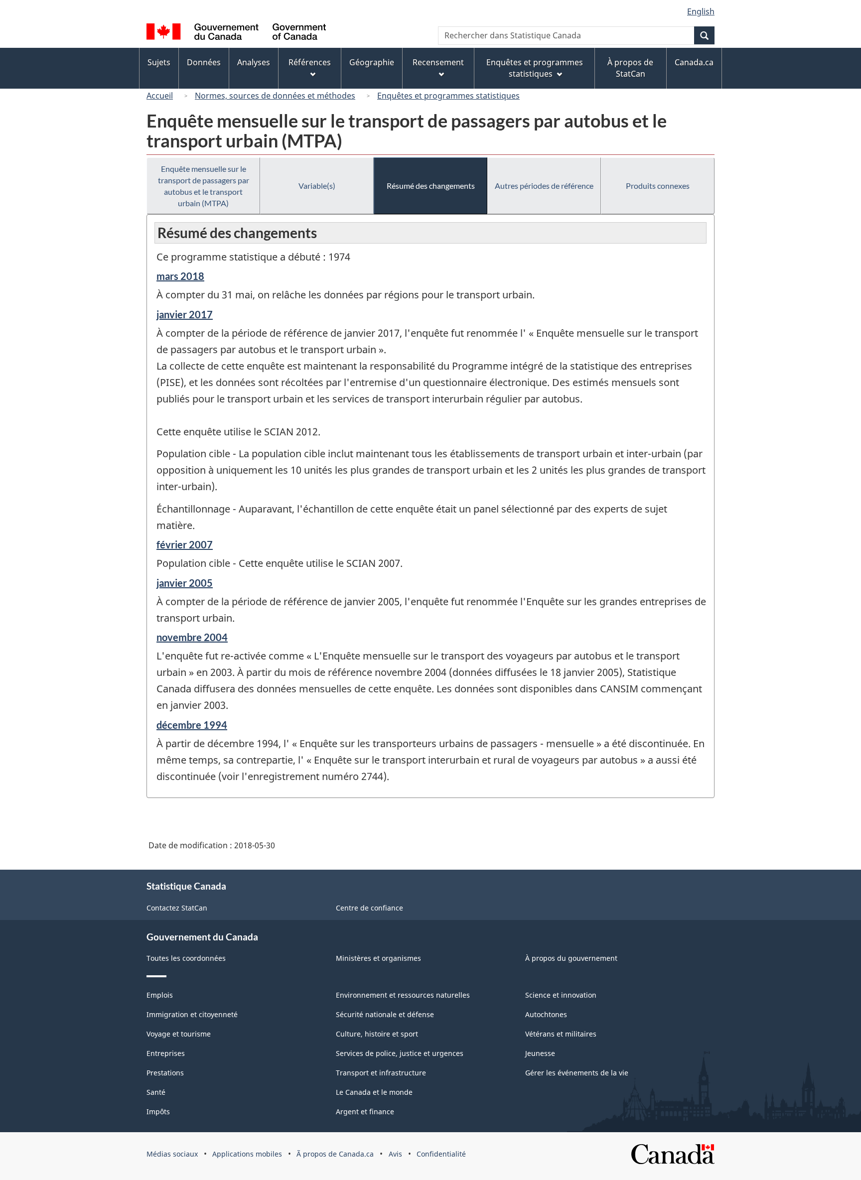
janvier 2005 (184, 583)
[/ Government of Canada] (236, 33)
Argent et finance (365, 1111)
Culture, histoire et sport (377, 1034)
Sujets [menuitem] (158, 62)
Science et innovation (560, 995)
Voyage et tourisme (178, 1034)
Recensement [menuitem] (438, 62)
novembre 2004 (192, 637)
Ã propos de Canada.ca (335, 1154)
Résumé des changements (431, 185)
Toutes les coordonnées (186, 958)
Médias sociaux (172, 1154)
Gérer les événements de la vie (576, 1072)
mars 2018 (180, 276)
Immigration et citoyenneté (192, 1014)
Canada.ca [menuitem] (694, 62)
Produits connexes (658, 185)
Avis (395, 1154)
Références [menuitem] (309, 62)
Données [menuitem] (204, 62)
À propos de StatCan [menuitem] (630, 68)
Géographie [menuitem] (371, 62)
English (701, 11)
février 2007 (184, 544)
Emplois (159, 995)
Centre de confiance (369, 908)
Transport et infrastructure (381, 1072)
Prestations (165, 1072)
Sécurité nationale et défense (385, 1014)
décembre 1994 (191, 725)
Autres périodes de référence (544, 185)
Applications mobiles (247, 1154)
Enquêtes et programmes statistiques (448, 95)
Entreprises (165, 1053)
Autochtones (546, 1014)
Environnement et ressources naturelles (403, 995)
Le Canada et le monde (374, 1092)
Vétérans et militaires (560, 1034)
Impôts (158, 1111)
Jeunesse (540, 1053)
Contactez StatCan (176, 908)
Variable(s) (316, 185)
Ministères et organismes (378, 958)
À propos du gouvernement (571, 958)
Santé (155, 1092)
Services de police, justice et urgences (399, 1053)
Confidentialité (441, 1154)
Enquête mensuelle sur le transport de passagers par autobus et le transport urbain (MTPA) (203, 186)
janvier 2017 (184, 314)
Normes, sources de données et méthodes (275, 95)
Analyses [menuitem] (253, 62)
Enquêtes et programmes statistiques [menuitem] (534, 68)
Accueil (159, 95)
